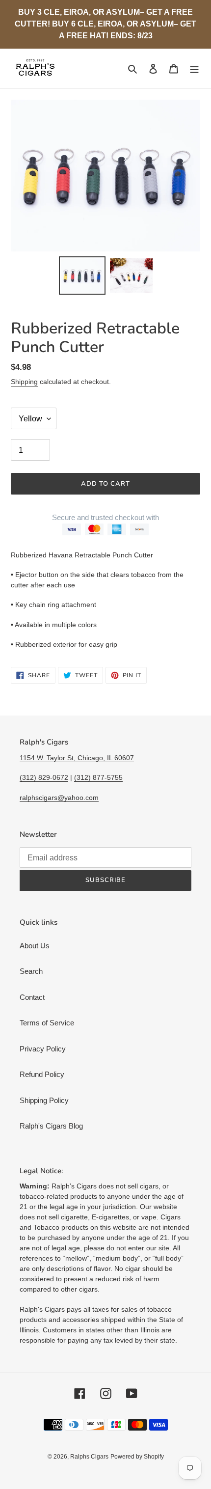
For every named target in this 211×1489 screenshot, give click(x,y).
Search (31, 971)
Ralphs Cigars (89, 1456)
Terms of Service (47, 1023)
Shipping (24, 382)
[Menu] (194, 68)
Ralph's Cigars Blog (51, 1126)
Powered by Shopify (137, 1456)
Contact (32, 997)
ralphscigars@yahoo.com (59, 797)
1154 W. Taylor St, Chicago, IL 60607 (77, 758)
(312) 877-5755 (98, 777)
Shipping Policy (44, 1100)
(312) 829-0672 (44, 777)
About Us (35, 945)
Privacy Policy (43, 1049)
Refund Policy (42, 1074)
